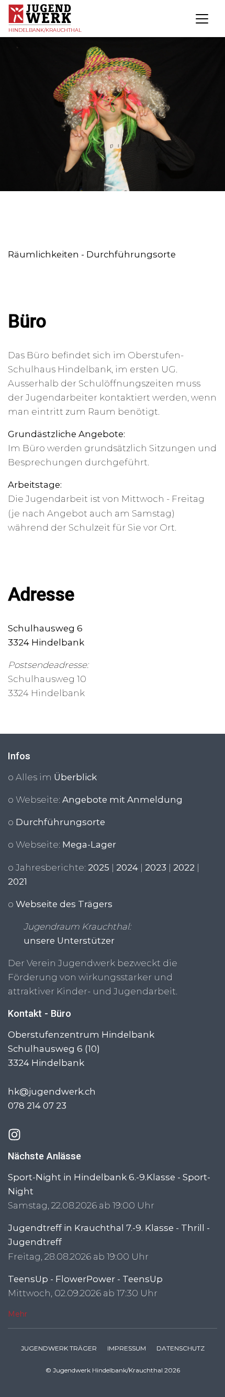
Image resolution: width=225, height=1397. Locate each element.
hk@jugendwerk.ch (52, 1091)
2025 (98, 867)
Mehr (17, 1314)
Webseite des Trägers (64, 904)
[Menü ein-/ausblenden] (202, 18)
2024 (127, 867)
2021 (17, 881)
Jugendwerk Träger (59, 1348)
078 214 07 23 (37, 1105)
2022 (184, 867)
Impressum (126, 1348)
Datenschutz (180, 1348)
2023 (155, 867)
